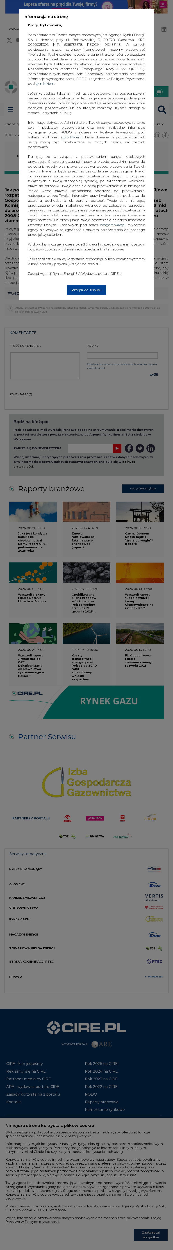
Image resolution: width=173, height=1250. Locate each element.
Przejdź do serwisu (86, 290)
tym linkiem (72, 137)
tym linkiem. (45, 84)
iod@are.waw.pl (112, 225)
